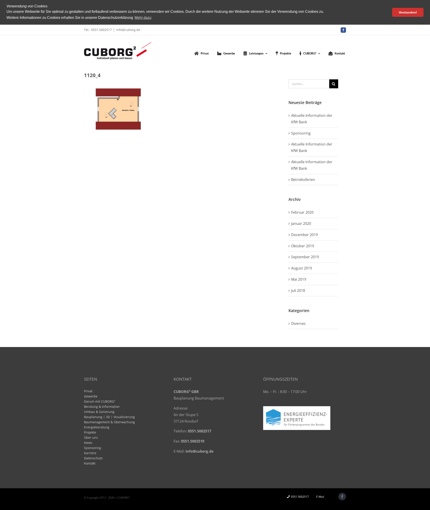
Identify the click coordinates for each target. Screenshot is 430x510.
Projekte (90, 432)
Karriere (90, 453)
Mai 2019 (298, 279)
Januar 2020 (301, 223)
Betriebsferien (303, 179)
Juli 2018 (298, 290)
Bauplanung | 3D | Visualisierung (109, 417)
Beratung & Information (102, 406)
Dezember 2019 (304, 234)
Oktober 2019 (302, 245)
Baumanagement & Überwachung (109, 422)
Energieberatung (96, 427)
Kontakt (89, 463)
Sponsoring (301, 133)
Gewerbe (90, 396)
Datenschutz (93, 458)
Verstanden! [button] (408, 12)
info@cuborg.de (128, 30)
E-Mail (319, 497)
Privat (88, 391)
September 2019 (305, 256)
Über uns (91, 437)
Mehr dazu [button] (143, 18)
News (88, 443)
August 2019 (301, 268)
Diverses (298, 323)
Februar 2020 (302, 212)
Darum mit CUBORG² (99, 401)
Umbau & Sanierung (99, 412)
